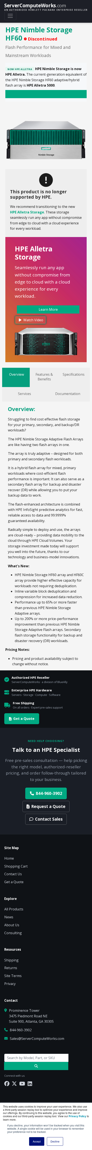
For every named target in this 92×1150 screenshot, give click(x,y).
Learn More (48, 309)
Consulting (13, 933)
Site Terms (13, 975)
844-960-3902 (49, 793)
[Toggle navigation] (10, 16)
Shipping (11, 960)
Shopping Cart (16, 866)
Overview (16, 374)
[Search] (36, 1066)
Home (9, 858)
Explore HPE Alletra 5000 (44, 94)
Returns (10, 967)
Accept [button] (37, 1141)
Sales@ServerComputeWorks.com (37, 1038)
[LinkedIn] (30, 1083)
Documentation (67, 393)
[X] (14, 1083)
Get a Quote (23, 718)
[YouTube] (22, 1083)
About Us (11, 925)
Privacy (10, 983)
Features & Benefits (44, 376)
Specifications (74, 374)
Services (24, 393)
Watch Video (32, 320)
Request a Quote (48, 806)
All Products (13, 909)
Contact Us (13, 874)
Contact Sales (49, 819)
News (8, 917)
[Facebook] (6, 1083)
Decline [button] (54, 1141)
